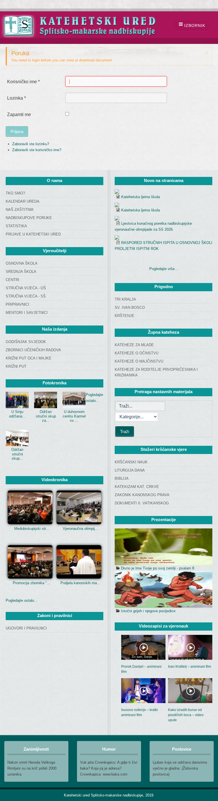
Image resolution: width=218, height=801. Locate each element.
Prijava (17, 131)
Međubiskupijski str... (31, 528)
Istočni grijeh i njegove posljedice (148, 611)
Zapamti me (19, 114)
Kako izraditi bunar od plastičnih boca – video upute (186, 715)
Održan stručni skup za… (46, 416)
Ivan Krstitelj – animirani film (189, 667)
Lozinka (16, 98)
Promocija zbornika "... (31, 583)
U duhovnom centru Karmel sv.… (74, 416)
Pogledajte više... (163, 269)
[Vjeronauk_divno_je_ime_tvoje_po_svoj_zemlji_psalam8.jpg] (163, 546)
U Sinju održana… (17, 414)
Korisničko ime (23, 81)
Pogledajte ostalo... (21, 600)
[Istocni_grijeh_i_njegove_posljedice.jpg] (163, 589)
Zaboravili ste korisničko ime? (36, 150)
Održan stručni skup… (17, 454)
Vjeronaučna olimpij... (80, 528)
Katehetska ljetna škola (140, 197)
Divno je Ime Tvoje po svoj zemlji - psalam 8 (157, 568)
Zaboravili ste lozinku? (30, 144)
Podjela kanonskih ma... (80, 583)
